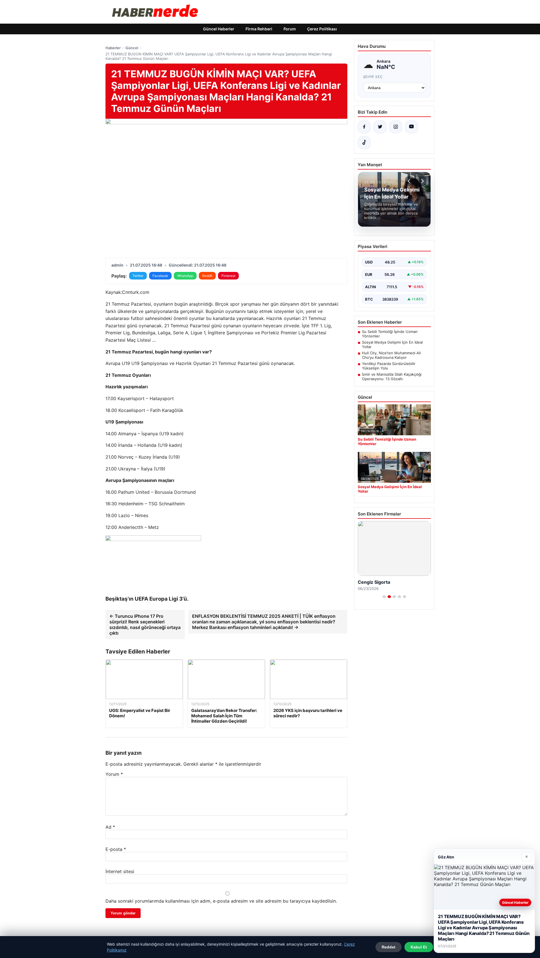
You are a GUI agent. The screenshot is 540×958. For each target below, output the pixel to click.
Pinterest (228, 276)
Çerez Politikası (322, 28)
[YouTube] (411, 126)
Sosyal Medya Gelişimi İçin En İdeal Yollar (392, 344)
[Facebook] (364, 126)
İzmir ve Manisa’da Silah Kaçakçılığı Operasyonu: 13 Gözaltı (392, 376)
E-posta (115, 849)
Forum (290, 28)
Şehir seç (373, 77)
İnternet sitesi (119, 871)
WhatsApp (185, 276)
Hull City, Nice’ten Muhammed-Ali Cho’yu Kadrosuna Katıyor (391, 355)
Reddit (207, 276)
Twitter (137, 276)
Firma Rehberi (259, 28)
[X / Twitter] (380, 126)
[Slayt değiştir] (384, 596)
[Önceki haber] (410, 181)
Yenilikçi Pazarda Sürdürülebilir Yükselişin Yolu (388, 365)
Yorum (114, 774)
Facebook (160, 276)
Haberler (113, 48)
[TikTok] (364, 142)
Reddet (388, 947)
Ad (110, 827)
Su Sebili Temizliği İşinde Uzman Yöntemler (390, 333)
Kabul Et (419, 947)
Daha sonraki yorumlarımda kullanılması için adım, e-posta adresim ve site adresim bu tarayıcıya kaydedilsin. (221, 901)
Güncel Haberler (218, 28)
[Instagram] (395, 126)
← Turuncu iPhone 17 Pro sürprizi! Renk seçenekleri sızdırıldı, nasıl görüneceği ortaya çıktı (145, 624)
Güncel (131, 48)
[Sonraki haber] (421, 181)
